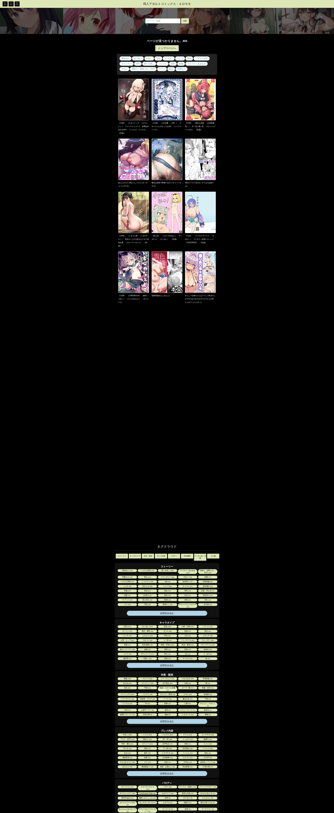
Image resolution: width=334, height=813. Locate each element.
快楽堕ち (187, 582)
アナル (162, 69)
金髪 (147, 649)
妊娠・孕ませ (207, 591)
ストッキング (167, 679)
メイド (127, 654)
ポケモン (187, 798)
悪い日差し (149, 64)
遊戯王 (187, 802)
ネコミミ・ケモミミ (207, 704)
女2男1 (147, 595)
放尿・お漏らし (167, 767)
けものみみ (187, 679)
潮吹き (147, 739)
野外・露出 (127, 744)
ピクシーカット (187, 710)
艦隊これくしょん (147, 798)
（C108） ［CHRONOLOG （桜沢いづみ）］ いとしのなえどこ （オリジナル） (133, 299)
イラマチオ (167, 753)
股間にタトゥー (127, 715)
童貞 (147, 591)
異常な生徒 (187, 793)
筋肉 (167, 658)
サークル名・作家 (200, 557)
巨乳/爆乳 (147, 645)
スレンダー (207, 640)
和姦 (127, 591)
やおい (187, 577)
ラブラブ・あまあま (196, 64)
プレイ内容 (161, 556)
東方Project (127, 798)
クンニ (207, 744)
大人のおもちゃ (127, 762)
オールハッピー (127, 793)
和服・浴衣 (207, 688)
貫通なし (167, 604)
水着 (187, 683)
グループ (147, 679)
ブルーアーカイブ (147, 788)
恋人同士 (147, 600)
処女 (171, 69)
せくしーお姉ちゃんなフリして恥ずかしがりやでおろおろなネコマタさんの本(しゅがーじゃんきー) (200, 299)
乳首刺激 (187, 767)
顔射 (147, 758)
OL (187, 654)
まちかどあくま (207, 793)
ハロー (167, 787)
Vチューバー (147, 654)
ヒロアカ (167, 802)
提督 (187, 809)
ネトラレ (187, 586)
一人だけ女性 (201, 58)
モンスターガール (147, 802)
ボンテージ (147, 683)
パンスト (147, 694)
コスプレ (187, 758)
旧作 (173, 64)
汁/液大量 (207, 767)
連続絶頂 (127, 758)
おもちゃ (127, 767)
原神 (167, 798)
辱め (147, 577)
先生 (127, 688)
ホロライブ (167, 793)
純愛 (207, 577)
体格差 (207, 649)
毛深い (147, 658)
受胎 (187, 600)
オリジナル (126, 64)
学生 (167, 636)
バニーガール (127, 699)
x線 (167, 582)
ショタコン (147, 582)
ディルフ (187, 658)
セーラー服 (187, 688)
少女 (187, 636)
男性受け (207, 595)
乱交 (127, 753)
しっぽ (207, 654)
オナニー (147, 744)
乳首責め (187, 748)
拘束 (187, 744)
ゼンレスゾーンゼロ (127, 804)
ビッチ (127, 636)
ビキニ (187, 694)
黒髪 (127, 645)
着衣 (147, 748)
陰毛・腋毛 (187, 645)
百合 (187, 595)
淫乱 (207, 600)
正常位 (187, 762)
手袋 (147, 688)
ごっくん (187, 753)
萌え (167, 654)
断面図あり (147, 767)
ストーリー (122, 556)
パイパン (207, 626)
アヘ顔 (167, 748)
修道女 (207, 710)
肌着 (167, 703)
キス (147, 762)
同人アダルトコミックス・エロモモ (167, 3)
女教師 (207, 694)
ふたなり (147, 636)
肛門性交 (167, 744)
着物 (207, 715)
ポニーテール (207, 645)
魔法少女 (187, 699)
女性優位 (207, 586)
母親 (167, 649)
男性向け (125, 58)
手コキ (127, 748)
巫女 (127, 710)
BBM (167, 600)
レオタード (187, 715)
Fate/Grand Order (147, 793)
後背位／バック (207, 762)
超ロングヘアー (127, 649)
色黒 (187, 631)
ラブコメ (127, 600)
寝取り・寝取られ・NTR (143, 69)
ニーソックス (127, 694)
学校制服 (207, 679)
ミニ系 (167, 640)
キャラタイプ (135, 556)
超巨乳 (127, 658)
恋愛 (127, 595)
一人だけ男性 (127, 582)
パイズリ (162, 64)
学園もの (181, 69)
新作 (189, 58)
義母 (167, 710)
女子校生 (167, 683)
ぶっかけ (187, 739)
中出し (149, 58)
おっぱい (169, 58)
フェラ (180, 58)
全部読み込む (167, 613)
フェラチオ (207, 735)
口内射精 (167, 758)
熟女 (167, 595)
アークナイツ (207, 809)
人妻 (187, 703)
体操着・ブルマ (147, 699)
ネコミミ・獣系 (167, 694)
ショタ (127, 586)
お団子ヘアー (147, 710)
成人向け (138, 58)
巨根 (187, 649)
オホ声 (207, 758)
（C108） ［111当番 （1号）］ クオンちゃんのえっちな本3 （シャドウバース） (166, 126)
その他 (213, 556)
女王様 (207, 604)
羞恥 (207, 753)
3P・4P (167, 739)
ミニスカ (127, 703)
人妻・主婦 (187, 626)
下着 (207, 699)
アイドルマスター (207, 787)
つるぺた (147, 640)
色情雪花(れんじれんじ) (161, 296)
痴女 (167, 591)
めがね (127, 683)
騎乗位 (207, 739)
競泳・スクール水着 (167, 689)
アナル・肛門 (127, 739)
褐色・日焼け (167, 645)
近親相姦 (207, 582)
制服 (181, 64)
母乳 (187, 591)
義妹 (167, 715)
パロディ (174, 556)
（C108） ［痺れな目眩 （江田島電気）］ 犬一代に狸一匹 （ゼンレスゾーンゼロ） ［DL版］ (200, 126)
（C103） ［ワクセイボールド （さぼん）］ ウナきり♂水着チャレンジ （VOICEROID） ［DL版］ (200, 239)
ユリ (127, 604)
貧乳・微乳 (147, 631)
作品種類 (187, 556)
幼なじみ (147, 586)
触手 (147, 753)
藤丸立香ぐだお (207, 802)
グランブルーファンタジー (147, 810)
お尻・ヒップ (127, 640)
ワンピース (167, 809)
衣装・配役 (148, 556)
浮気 (147, 604)
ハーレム (207, 748)
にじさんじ (207, 798)
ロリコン (127, 631)
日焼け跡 (147, 715)
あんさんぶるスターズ (127, 810)
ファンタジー (167, 577)
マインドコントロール (187, 605)
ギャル (167, 631)
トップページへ (167, 48)
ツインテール (187, 640)
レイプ (167, 586)
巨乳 (158, 58)
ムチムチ (207, 636)
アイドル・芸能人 (187, 787)
